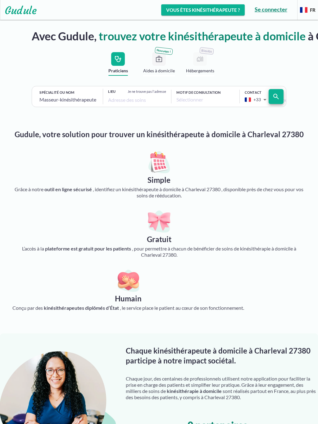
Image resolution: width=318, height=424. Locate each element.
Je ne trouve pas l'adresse (147, 91)
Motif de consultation (198, 92)
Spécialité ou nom (56, 92)
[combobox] (68, 99)
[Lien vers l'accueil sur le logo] (18, 10)
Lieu (112, 91)
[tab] (118, 65)
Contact (253, 92)
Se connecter (271, 9)
